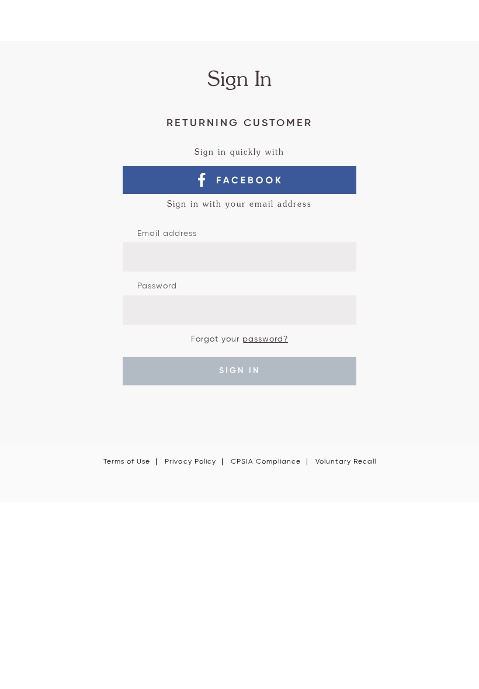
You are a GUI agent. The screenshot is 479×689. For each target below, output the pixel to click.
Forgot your (239, 339)
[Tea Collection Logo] (239, 25)
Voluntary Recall (345, 461)
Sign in (239, 371)
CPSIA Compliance (266, 461)
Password (157, 286)
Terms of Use (126, 461)
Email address (167, 233)
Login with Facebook (239, 180)
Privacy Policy (190, 461)
